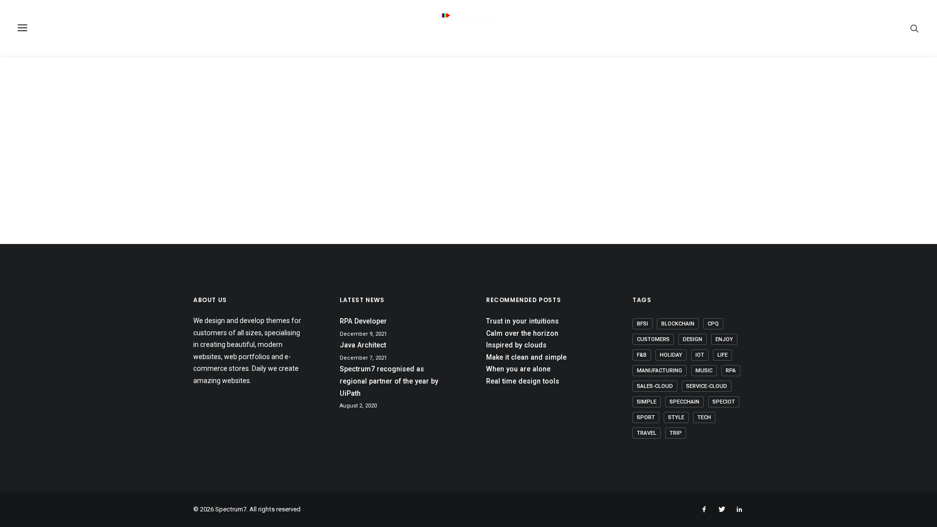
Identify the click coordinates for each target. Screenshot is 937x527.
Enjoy (724, 339)
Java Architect (363, 345)
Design (692, 339)
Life (722, 355)
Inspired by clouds (516, 345)
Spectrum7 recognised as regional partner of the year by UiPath (389, 381)
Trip (676, 433)
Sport (646, 417)
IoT (699, 355)
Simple (646, 402)
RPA (731, 370)
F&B (642, 355)
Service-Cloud (706, 386)
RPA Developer (363, 321)
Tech (704, 417)
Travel (646, 433)
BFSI (642, 324)
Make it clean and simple (526, 357)
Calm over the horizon (522, 333)
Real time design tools (522, 381)
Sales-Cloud (655, 386)
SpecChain (684, 402)
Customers (653, 339)
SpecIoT (724, 402)
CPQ (713, 324)
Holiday (671, 355)
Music (704, 370)
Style (676, 417)
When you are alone (518, 369)
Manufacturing (659, 370)
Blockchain (677, 324)
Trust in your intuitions (522, 321)
